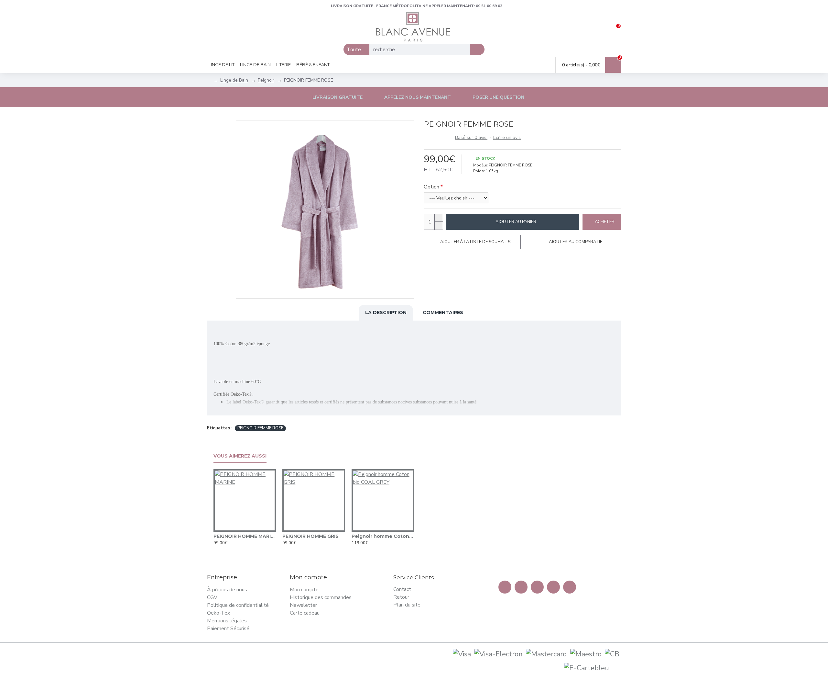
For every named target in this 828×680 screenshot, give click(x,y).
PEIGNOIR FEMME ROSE (260, 428)
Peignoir (266, 80)
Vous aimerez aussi (240, 456)
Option (431, 186)
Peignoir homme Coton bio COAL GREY (383, 536)
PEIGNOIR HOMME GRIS (310, 536)
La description (386, 312)
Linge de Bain (234, 80)
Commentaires (443, 312)
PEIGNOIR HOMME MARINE (244, 536)
